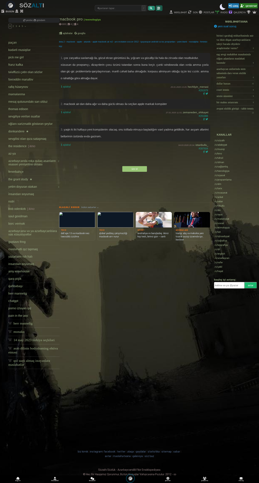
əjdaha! (66, 86)
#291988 (203, 116)
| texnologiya (92, 19)
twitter (121, 451)
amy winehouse (19, 271)
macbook (71, 42)
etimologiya (222, 227)
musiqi (219, 149)
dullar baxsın (235, 83)
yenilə (29, 20)
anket (218, 197)
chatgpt (13, 300)
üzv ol (135, 169)
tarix (218, 188)
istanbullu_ (201, 144)
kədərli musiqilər (19, 50)
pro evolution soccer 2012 (127, 42)
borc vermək (16, 223)
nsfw (218, 262)
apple (79, 42)
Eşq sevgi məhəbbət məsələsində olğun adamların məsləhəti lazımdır (235, 58)
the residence (21, 146)
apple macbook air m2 (103, 42)
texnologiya (221, 171)
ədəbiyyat (220, 145)
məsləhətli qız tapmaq (23, 249)
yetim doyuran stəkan (33, 186)
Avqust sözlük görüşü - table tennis (235, 109)
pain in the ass (18, 315)
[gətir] (151, 8)
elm (217, 184)
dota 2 (62, 42)
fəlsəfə (219, 206)
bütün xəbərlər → (90, 207)
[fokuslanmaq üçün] (22, 11)
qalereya (239, 12)
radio (224, 12)
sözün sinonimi (235, 96)
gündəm (40, 20)
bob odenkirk (21, 208)
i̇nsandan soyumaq (21, 194)
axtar (250, 285)
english (219, 253)
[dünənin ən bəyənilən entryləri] (249, 12)
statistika (154, 451)
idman (219, 162)
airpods (87, 42)
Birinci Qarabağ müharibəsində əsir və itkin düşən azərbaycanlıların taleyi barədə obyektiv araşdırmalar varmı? (235, 42)
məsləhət (180, 12)
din (217, 210)
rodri (11, 201)
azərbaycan (221, 258)
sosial (219, 223)
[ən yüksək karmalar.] (255, 12)
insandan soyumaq (21, 264)
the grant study (20, 179)
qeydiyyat (251, 5)
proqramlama (223, 179)
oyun (218, 214)
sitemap (166, 451)
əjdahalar (68, 33)
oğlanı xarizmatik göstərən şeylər (30, 123)
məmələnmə (16, 94)
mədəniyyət (221, 219)
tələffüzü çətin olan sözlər (25, 72)
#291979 (203, 90)
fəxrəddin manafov (20, 79)
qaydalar (141, 451)
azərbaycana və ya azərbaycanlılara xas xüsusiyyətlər (32, 232)
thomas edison (18, 109)
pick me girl (16, 57)
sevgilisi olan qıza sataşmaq (27, 138)
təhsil (218, 158)
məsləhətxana (236, 21)
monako (18, 332)
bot (217, 232)
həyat (218, 271)
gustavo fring (17, 241)
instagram (96, 451)
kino (218, 153)
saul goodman (17, 216)
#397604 (203, 148)
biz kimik (83, 451)
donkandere (18, 131)
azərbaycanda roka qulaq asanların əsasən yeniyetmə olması (33, 162)
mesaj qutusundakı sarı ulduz (28, 101)
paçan (12, 42)
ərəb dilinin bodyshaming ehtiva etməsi (33, 350)
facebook (109, 451)
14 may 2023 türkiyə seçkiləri (34, 340)
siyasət (219, 175)
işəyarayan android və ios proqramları (157, 42)
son (195, 12)
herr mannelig (17, 293)
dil (217, 249)
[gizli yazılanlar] (17, 11)
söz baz (149, 456)
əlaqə (130, 451)
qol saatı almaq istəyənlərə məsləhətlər (29, 363)
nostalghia (193, 42)
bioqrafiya (221, 245)
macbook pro (71, 19)
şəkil (218, 267)
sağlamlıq (221, 166)
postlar (208, 12)
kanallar (224, 134)
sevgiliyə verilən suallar (24, 116)
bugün (9, 11)
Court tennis (235, 89)
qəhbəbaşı (15, 286)
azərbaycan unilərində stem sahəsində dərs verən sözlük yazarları (235, 73)
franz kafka (15, 64)
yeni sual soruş (226, 26)
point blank (182, 42)
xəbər (218, 201)
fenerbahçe (16, 171)
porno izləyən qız (19, 308)
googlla (81, 33)
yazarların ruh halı (20, 256)
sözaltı (219, 140)
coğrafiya (220, 240)
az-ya (12, 153)
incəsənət (220, 192)
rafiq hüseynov (18, 86)
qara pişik (14, 278)
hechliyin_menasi (198, 86)
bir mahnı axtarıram (235, 102)
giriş (235, 5)
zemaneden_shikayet (195, 112)
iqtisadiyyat (222, 236)
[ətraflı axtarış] (159, 8)
